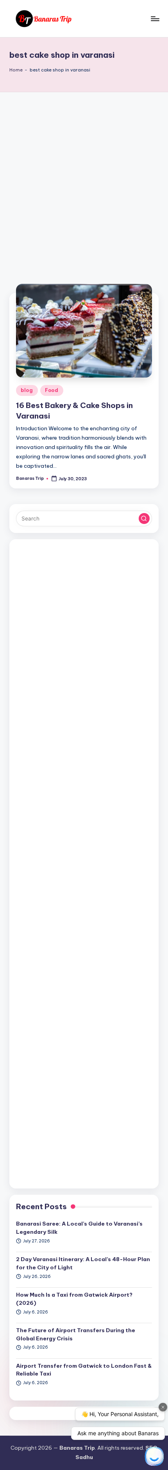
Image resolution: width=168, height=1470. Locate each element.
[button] (144, 518)
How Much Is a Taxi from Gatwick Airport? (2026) (74, 1298)
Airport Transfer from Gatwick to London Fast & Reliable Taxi (84, 1369)
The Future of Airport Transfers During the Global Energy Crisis (75, 1334)
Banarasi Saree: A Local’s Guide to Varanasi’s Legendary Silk (79, 1227)
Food (52, 390)
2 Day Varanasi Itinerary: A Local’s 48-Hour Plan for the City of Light (83, 1263)
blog (27, 390)
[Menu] (155, 18)
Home (16, 70)
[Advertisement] (84, 180)
